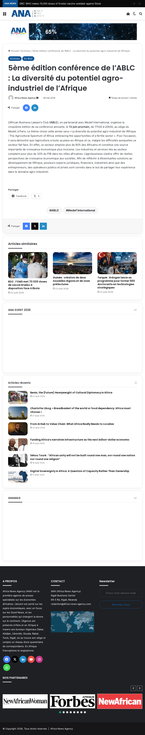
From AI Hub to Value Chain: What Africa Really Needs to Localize (72, 424)
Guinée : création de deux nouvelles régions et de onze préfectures (71, 281)
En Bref (28, 58)
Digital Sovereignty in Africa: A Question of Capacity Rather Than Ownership (79, 471)
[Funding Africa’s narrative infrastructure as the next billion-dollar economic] (18, 444)
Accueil (14, 50)
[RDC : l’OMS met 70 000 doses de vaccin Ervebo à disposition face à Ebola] (28, 265)
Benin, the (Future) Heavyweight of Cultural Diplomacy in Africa (71, 392)
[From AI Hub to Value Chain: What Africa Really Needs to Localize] (18, 428)
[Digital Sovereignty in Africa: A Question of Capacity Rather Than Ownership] (18, 476)
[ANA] (27, 13)
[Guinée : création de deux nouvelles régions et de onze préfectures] (72, 263)
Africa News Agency (25, 98)
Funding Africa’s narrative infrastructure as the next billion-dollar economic (80, 439)
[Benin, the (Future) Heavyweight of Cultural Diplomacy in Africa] (18, 397)
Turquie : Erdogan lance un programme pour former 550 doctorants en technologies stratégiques (116, 282)
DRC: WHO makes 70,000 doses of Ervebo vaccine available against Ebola (60, 3)
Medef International (81, 210)
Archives (25, 50)
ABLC (55, 210)
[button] (139, 688)
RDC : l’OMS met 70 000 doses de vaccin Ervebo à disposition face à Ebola (27, 285)
